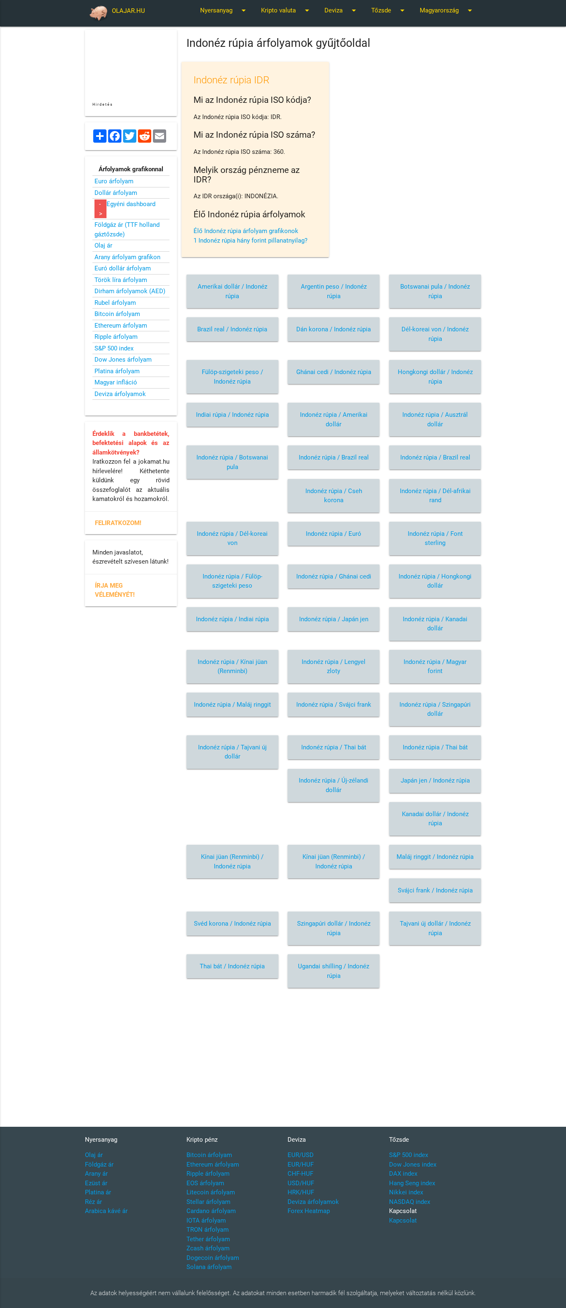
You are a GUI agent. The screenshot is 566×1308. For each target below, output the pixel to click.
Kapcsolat (403, 1220)
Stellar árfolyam (208, 1202)
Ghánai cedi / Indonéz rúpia (333, 372)
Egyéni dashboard (130, 204)
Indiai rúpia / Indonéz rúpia (232, 414)
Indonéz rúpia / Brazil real (334, 457)
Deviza (341, 10)
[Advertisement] (333, 1052)
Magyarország (447, 10)
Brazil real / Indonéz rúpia (232, 329)
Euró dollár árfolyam (122, 268)
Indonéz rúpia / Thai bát (333, 747)
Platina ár (98, 1192)
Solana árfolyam (209, 1267)
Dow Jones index (412, 1164)
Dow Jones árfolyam (123, 359)
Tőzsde (389, 10)
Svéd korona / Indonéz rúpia (232, 923)
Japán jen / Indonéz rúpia (435, 780)
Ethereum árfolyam (120, 325)
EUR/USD (301, 1155)
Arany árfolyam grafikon (127, 257)
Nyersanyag (224, 10)
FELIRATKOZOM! (118, 523)
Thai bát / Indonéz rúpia (232, 966)
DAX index (403, 1173)
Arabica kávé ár (106, 1211)
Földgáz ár (99, 1164)
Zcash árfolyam (208, 1248)
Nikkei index (406, 1192)
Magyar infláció (115, 382)
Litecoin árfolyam (210, 1192)
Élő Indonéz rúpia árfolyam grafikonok (246, 231)
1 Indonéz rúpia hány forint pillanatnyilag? (250, 240)
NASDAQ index (409, 1202)
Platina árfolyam (117, 371)
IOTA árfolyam (206, 1220)
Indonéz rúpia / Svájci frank (333, 704)
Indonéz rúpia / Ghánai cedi (333, 576)
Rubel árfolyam (115, 302)
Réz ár (93, 1202)
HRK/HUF (301, 1192)
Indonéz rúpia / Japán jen (333, 619)
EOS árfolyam (205, 1183)
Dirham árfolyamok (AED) (129, 291)
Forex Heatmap (309, 1211)
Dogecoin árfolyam (212, 1258)
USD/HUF (301, 1183)
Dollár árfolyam (115, 193)
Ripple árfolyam (116, 336)
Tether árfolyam (208, 1239)
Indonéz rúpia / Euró (333, 533)
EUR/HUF (301, 1164)
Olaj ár (103, 245)
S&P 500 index (113, 348)
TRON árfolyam (207, 1229)
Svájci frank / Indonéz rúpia (435, 890)
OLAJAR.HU (128, 11)
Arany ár (96, 1173)
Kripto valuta (286, 10)
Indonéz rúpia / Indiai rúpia (232, 619)
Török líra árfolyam (120, 280)
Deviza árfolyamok (120, 394)
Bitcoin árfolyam (117, 314)
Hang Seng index (412, 1183)
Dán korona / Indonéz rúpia (333, 329)
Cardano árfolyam (211, 1211)
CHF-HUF (300, 1173)
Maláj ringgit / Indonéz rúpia (435, 857)
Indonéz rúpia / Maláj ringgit (232, 704)
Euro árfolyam (113, 181)
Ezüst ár (96, 1183)
